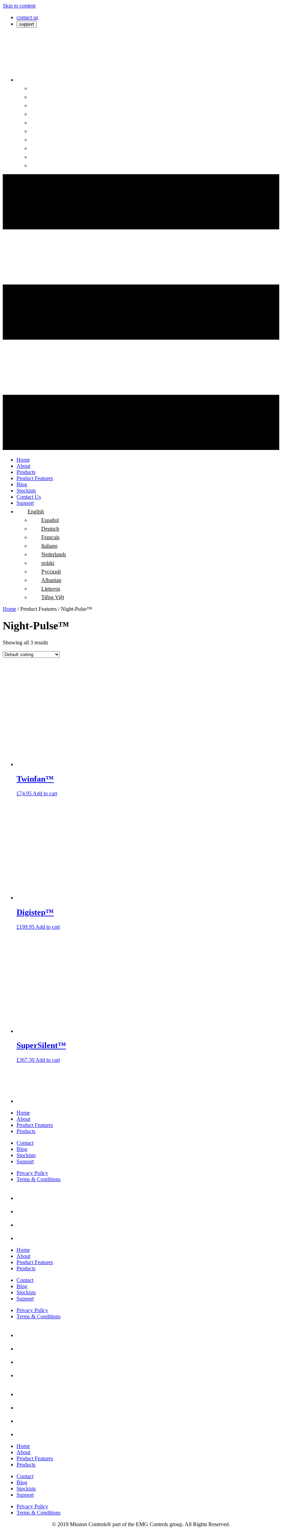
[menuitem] (22, 80)
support (26, 24)
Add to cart (45, 793)
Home (9, 609)
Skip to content (19, 6)
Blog (22, 1149)
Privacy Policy (32, 1173)
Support (25, 1161)
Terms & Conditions (39, 1179)
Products (26, 1131)
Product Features (35, 1125)
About (23, 1119)
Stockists (26, 1155)
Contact (25, 1143)
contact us (27, 17)
